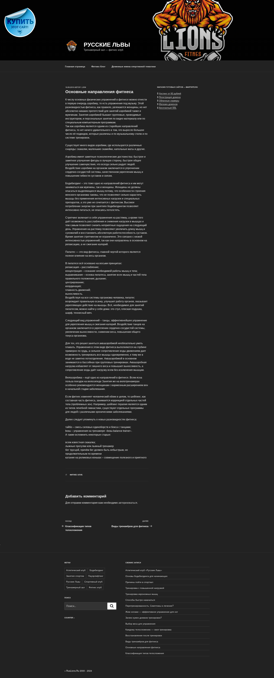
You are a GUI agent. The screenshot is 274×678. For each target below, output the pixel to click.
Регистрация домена (170, 97)
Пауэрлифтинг (95, 575)
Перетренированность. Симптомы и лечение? (149, 605)
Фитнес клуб (76, 474)
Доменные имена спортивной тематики (134, 66)
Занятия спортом (75, 575)
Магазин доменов (168, 104)
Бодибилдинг (96, 570)
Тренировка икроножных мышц (141, 593)
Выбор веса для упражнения (140, 623)
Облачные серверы (169, 100)
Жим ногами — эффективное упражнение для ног (151, 611)
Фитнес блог (98, 66)
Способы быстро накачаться (140, 599)
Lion (84, 87)
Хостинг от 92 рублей (170, 93)
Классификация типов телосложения (144, 653)
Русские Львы (107, 44)
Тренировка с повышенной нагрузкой (144, 587)
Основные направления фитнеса (142, 647)
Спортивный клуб (93, 581)
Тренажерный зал (75, 587)
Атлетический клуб (75, 570)
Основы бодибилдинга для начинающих (146, 576)
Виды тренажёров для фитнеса (141, 641)
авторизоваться (127, 502)
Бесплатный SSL (167, 107)
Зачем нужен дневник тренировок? (143, 617)
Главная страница (75, 66)
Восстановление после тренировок (143, 635)
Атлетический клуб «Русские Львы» (143, 570)
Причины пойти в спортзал (139, 582)
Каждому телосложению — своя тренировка (148, 629)
